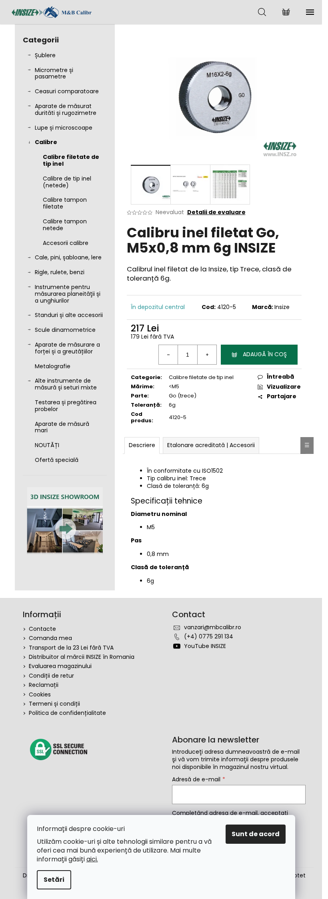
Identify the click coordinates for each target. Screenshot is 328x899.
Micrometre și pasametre (54, 73)
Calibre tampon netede (65, 224)
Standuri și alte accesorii (69, 315)
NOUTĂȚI (47, 445)
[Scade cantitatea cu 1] (168, 354)
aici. (92, 859)
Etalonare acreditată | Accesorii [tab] (211, 445)
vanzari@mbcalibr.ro (212, 627)
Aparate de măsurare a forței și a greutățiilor (67, 348)
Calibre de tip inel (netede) (67, 182)
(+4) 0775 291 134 (208, 636)
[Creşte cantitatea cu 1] (206, 354)
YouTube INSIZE (205, 646)
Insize (282, 307)
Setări (54, 879)
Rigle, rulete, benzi (59, 272)
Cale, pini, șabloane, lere (68, 257)
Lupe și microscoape (63, 128)
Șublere (45, 55)
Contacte (42, 629)
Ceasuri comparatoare (67, 91)
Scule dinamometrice (65, 330)
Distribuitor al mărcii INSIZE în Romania (81, 657)
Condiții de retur (51, 676)
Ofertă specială (56, 460)
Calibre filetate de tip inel (71, 160)
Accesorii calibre (65, 243)
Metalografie (52, 366)
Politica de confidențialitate (67, 713)
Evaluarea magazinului (60, 666)
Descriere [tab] (142, 445)
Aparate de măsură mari (62, 427)
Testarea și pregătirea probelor (65, 405)
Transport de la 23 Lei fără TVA (71, 648)
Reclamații (43, 685)
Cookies (40, 694)
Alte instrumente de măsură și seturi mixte (66, 384)
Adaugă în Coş (265, 354)
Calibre (46, 142)
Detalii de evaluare (216, 212)
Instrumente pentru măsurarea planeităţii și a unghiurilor (67, 294)
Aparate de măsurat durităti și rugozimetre (65, 109)
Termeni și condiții (54, 704)
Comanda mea (50, 638)
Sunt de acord (256, 834)
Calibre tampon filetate (65, 203)
